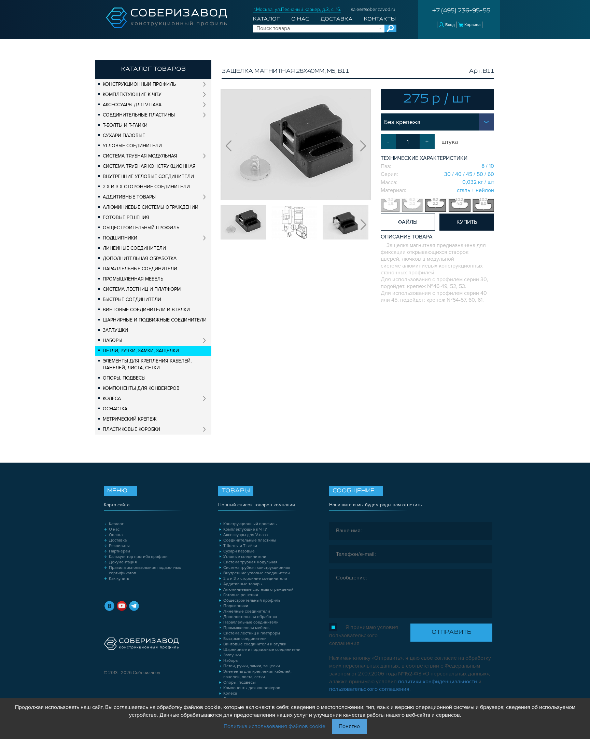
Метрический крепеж (130, 419)
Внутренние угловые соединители (148, 176)
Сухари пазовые (124, 135)
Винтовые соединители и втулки (146, 310)
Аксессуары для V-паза (132, 105)
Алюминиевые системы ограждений (150, 207)
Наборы (112, 340)
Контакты (380, 19)
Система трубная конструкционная (149, 166)
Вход (450, 24)
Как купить (119, 578)
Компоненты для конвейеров (141, 388)
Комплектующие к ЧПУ (132, 94)
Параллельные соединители (140, 269)
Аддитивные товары (129, 197)
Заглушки (115, 330)
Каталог (266, 19)
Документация (123, 562)
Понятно (349, 726)
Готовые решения (126, 217)
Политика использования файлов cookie (274, 726)
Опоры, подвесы (124, 378)
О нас (300, 19)
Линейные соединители (134, 248)
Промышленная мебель (133, 279)
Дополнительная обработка (140, 258)
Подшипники (120, 238)
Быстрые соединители (132, 299)
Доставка (337, 19)
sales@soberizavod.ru (373, 9)
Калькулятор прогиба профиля (139, 556)
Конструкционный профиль (139, 84)
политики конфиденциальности (437, 681)
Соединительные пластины (139, 115)
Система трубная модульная (140, 156)
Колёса (112, 398)
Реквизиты (119, 545)
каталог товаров (153, 69)
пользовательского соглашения (369, 689)
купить (466, 222)
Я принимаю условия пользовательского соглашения (363, 635)
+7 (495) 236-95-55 (461, 11)
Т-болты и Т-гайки (125, 125)
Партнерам (119, 551)
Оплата (116, 534)
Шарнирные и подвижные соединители (155, 320)
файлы (408, 222)
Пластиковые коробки (131, 429)
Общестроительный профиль (141, 228)
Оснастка (115, 409)
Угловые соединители (132, 146)
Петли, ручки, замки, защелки (141, 351)
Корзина (472, 24)
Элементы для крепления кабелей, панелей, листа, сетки (147, 364)
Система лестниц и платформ (142, 289)
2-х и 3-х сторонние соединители (146, 187)
